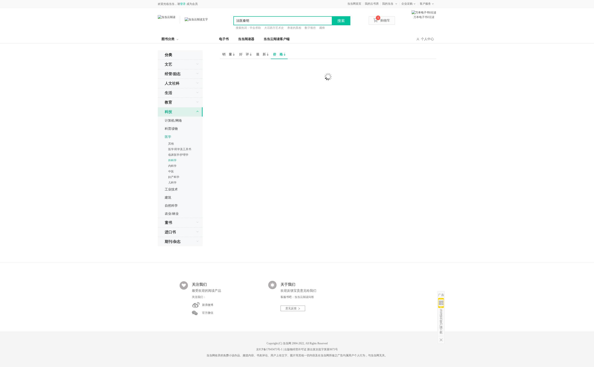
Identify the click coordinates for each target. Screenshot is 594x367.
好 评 (244, 54)
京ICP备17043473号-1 (269, 349)
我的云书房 (372, 3)
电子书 (224, 39)
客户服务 (425, 3)
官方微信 (207, 312)
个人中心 (427, 39)
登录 (183, 4)
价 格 (278, 54)
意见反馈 (291, 308)
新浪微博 (207, 305)
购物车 (384, 20)
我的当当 (387, 3)
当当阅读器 (246, 39)
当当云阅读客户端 (277, 39)
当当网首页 (354, 3)
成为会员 (192, 4)
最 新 (261, 54)
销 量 (227, 54)
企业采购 (407, 3)
